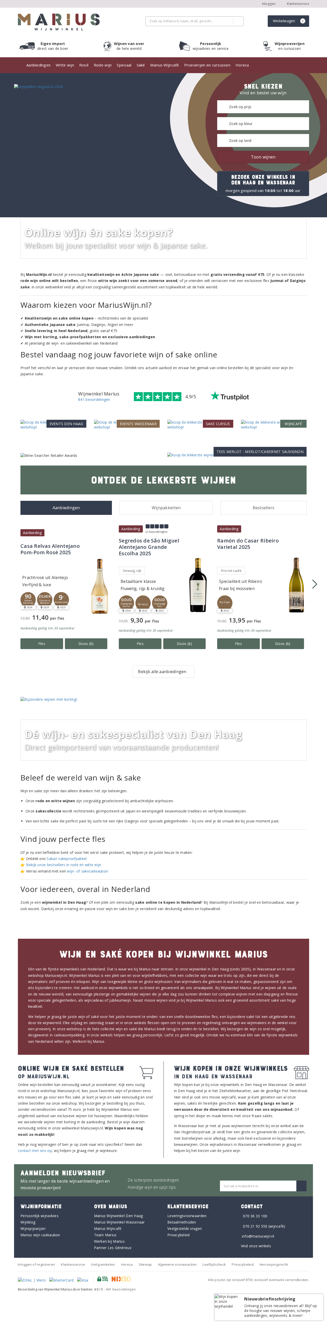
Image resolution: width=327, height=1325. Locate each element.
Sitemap (145, 1264)
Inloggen (269, 4)
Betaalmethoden (181, 1222)
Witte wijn (65, 64)
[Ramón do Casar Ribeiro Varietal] (296, 585)
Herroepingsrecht (274, 1264)
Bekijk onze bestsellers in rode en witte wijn (63, 864)
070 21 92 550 (255, 1226)
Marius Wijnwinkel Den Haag (118, 1215)
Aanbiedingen (38, 64)
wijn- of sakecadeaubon (87, 871)
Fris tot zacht (231, 570)
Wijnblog (27, 1222)
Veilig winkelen (103, 1264)
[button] (28, 599)
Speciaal (124, 64)
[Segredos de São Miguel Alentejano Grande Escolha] (198, 585)
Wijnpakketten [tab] (166, 508)
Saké (141, 64)
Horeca (242, 64)
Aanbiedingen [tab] (66, 508)
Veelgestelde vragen (184, 1228)
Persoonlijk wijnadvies (39, 1215)
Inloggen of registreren (36, 1264)
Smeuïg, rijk (132, 570)
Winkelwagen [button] (288, 20)
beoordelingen (121, 1289)
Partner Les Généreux (112, 1247)
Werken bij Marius (109, 1241)
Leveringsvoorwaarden (186, 1215)
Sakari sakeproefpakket (67, 858)
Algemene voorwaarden (177, 1264)
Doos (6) (86, 643)
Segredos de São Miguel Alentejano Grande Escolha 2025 (149, 547)
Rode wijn (103, 64)
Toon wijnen (263, 157)
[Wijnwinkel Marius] (59, 22)
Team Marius (105, 1234)
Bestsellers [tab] (264, 508)
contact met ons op (35, 1150)
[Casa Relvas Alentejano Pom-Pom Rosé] (99, 586)
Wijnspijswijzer (33, 1228)
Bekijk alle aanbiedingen (162, 671)
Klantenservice (297, 4)
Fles (41, 643)
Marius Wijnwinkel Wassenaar (119, 1222)
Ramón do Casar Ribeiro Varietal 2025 (248, 543)
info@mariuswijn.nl (258, 1236)
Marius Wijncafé (164, 64)
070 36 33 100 (255, 1216)
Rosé (84, 64)
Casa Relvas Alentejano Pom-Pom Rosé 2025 (50, 549)
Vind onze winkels (256, 1245)
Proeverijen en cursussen (207, 64)
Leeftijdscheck (214, 1264)
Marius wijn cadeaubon (40, 1234)
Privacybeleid (178, 1234)
